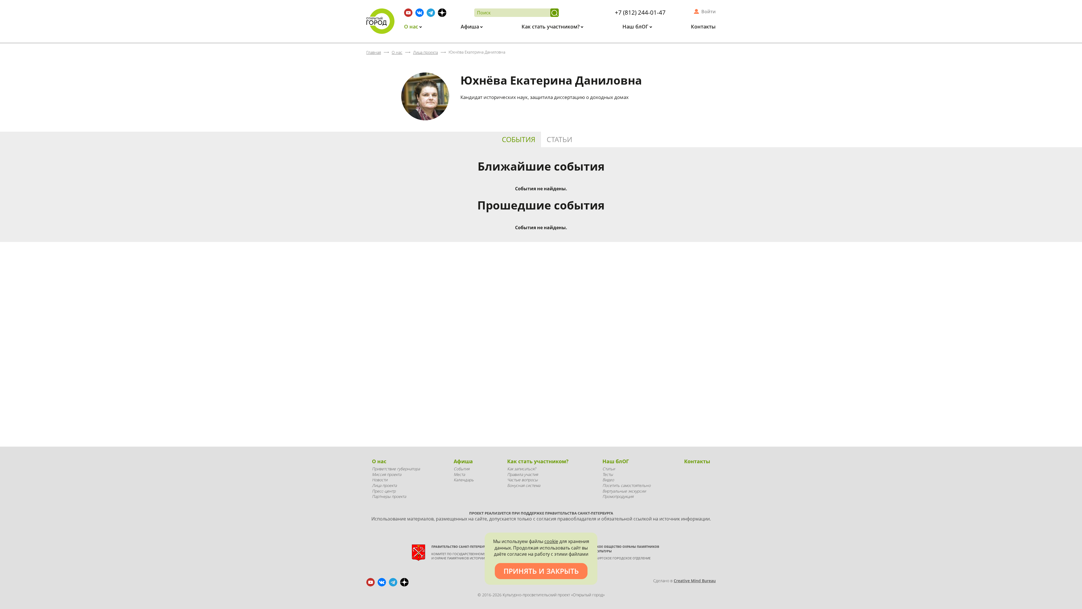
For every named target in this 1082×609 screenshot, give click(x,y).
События (518, 139)
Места (459, 474)
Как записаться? (521, 468)
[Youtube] (408, 12)
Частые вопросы (522, 479)
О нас (412, 26)
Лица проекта (384, 485)
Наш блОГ (636, 26)
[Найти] (554, 12)
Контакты (703, 26)
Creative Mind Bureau (695, 580)
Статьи (559, 139)
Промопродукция (617, 496)
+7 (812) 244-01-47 (640, 12)
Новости (379, 479)
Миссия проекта (386, 474)
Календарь (464, 479)
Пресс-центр (384, 491)
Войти (708, 11)
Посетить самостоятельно (626, 485)
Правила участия (522, 474)
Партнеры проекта (389, 496)
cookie (551, 541)
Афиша (470, 26)
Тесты (607, 474)
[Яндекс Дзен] (442, 12)
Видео (608, 479)
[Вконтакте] (419, 12)
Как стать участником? (551, 26)
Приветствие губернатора (396, 468)
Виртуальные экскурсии (624, 491)
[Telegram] (431, 12)
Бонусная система (523, 485)
